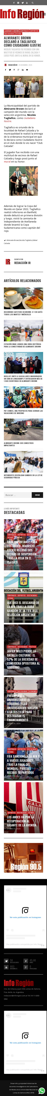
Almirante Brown (12, 31)
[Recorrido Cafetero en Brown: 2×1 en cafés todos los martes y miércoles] (19, 298)
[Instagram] (18, 2)
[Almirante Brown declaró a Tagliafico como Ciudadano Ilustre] (23, 87)
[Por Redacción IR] (5, 64)
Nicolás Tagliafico (25, 240)
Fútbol (19, 33)
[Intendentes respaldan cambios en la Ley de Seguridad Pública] (19, 461)
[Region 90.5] (23, 857)
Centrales (24, 31)
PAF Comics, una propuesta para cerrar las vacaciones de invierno (23, 411)
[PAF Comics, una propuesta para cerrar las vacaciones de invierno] (19, 397)
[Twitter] (22, 2)
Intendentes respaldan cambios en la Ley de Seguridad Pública (23, 476)
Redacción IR (12, 65)
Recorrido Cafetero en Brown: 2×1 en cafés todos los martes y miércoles (23, 313)
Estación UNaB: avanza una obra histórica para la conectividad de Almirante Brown (22, 345)
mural (7, 161)
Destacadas (9, 33)
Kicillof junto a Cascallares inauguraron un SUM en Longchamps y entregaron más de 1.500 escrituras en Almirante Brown (23, 378)
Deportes (34, 31)
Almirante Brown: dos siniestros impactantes (19, 444)
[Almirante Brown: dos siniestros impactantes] (19, 429)
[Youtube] (27, 2)
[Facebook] (14, 2)
